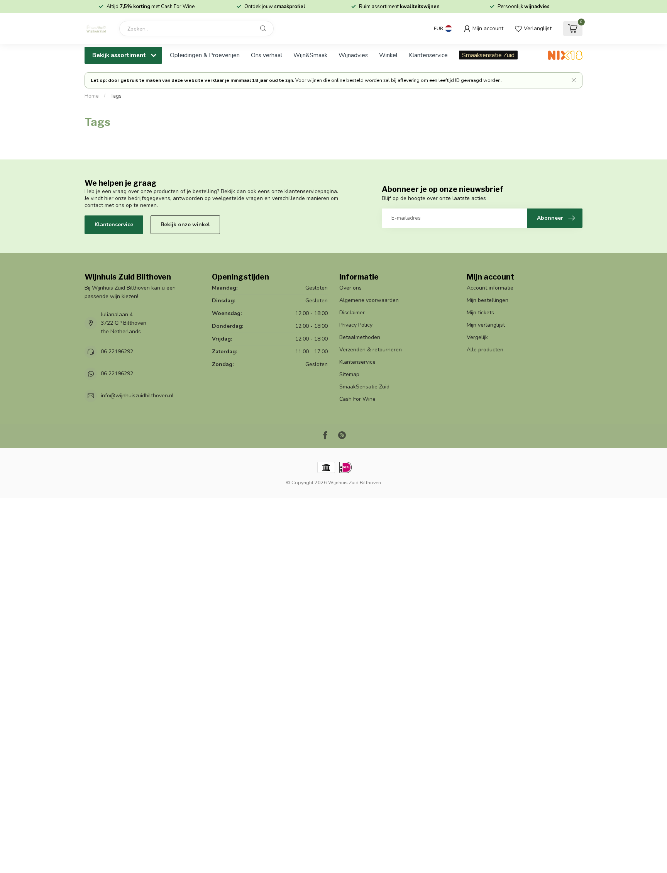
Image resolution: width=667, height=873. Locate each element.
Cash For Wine (357, 399)
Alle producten (485, 349)
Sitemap (349, 374)
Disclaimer (352, 312)
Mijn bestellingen (487, 300)
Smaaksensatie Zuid (488, 55)
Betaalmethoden (359, 337)
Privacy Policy (355, 325)
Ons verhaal (266, 55)
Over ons (350, 288)
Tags (116, 96)
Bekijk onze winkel (185, 224)
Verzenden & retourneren (370, 349)
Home (92, 96)
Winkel (388, 55)
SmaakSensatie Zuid (364, 386)
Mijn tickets (480, 312)
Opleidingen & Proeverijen (205, 55)
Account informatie (490, 288)
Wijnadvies (353, 55)
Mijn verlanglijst (486, 325)
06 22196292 (117, 351)
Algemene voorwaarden (369, 300)
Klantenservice (428, 55)
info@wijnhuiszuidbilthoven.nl (137, 395)
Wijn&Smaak (310, 55)
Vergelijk (477, 337)
